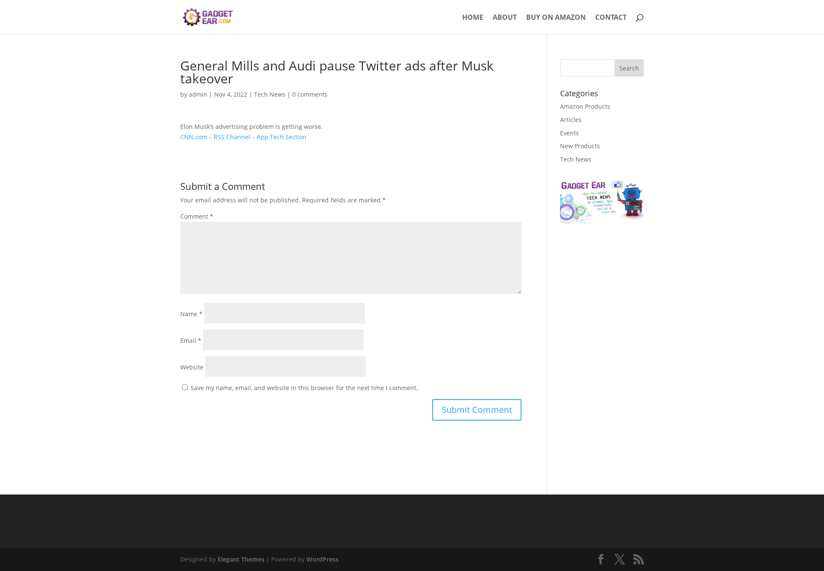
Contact (611, 18)
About (505, 18)
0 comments (309, 94)
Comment (196, 216)
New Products (580, 146)
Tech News (269, 94)
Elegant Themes (241, 559)
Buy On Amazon (556, 18)
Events (569, 133)
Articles (571, 120)
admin (198, 94)
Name (191, 314)
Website (191, 367)
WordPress (322, 559)
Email (190, 340)
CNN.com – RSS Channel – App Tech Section (243, 137)
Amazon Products (585, 106)
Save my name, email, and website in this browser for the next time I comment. (304, 388)
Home (472, 18)
